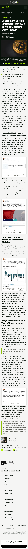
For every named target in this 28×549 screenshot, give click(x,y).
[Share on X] (6, 63)
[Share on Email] (21, 63)
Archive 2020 (9, 10)
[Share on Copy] (24, 63)
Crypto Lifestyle (7, 505)
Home (2, 10)
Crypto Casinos (7, 514)
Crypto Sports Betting (9, 519)
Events (5, 507)
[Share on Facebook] (15, 63)
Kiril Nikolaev (11, 37)
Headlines (4, 17)
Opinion (5, 481)
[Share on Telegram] (18, 63)
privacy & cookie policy (15, 542)
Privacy (14, 525)
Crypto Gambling (8, 517)
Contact (9, 525)
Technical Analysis (8, 490)
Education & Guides (8, 502)
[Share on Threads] (9, 63)
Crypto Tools (7, 496)
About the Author (13, 438)
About (3, 525)
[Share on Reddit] (12, 63)
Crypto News (7, 478)
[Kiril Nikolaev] (4, 440)
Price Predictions (8, 488)
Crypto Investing (8, 493)
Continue (14, 546)
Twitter (18, 175)
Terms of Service (22, 525)
